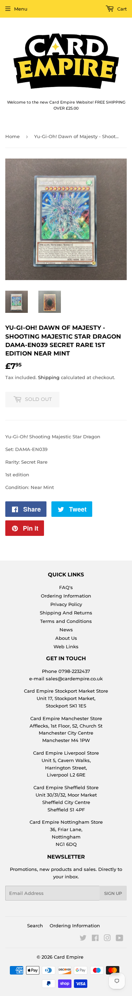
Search (35, 925)
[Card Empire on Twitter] (83, 939)
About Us (66, 638)
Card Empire (68, 957)
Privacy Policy (66, 604)
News (66, 629)
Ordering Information (66, 596)
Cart (121, 9)
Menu (20, 9)
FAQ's (66, 587)
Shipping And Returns (66, 612)
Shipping (48, 377)
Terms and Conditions (66, 621)
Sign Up (113, 893)
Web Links (66, 646)
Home (12, 136)
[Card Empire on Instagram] (107, 939)
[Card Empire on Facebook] (95, 939)
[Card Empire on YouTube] (119, 939)
